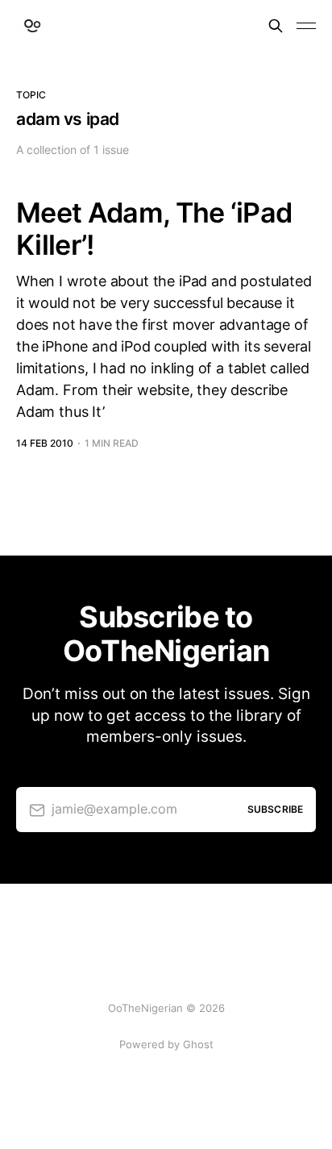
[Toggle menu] (306, 26)
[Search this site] (276, 26)
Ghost (198, 1044)
